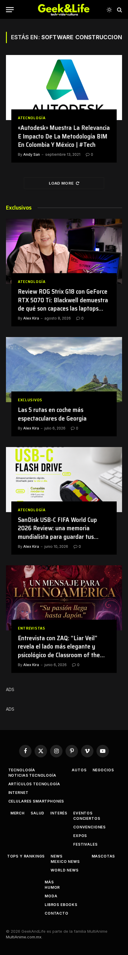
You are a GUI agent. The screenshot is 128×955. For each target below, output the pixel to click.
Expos (80, 835)
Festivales (85, 844)
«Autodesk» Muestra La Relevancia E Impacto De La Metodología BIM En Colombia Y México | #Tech (64, 136)
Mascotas (103, 856)
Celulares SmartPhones (36, 801)
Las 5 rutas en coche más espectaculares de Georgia (52, 414)
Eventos (83, 813)
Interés (58, 813)
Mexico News (65, 861)
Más (49, 882)
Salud (37, 813)
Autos (79, 770)
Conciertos (86, 818)
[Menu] (10, 9)
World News (64, 870)
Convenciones (89, 827)
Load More (61, 183)
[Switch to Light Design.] (109, 9)
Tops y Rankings (26, 856)
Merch (17, 813)
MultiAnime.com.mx (23, 936)
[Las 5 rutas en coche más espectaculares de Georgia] (64, 369)
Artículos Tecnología (34, 784)
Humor (52, 887)
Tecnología (21, 770)
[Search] (119, 9)
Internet (18, 792)
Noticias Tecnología (32, 775)
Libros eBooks (61, 904)
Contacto (56, 913)
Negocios (103, 770)
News (56, 856)
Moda (51, 896)
